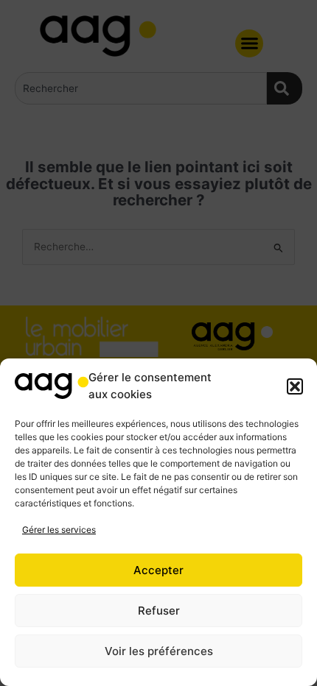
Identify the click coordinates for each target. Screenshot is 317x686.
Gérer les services (59, 529)
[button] (295, 386)
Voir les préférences (159, 651)
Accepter (158, 570)
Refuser (159, 611)
